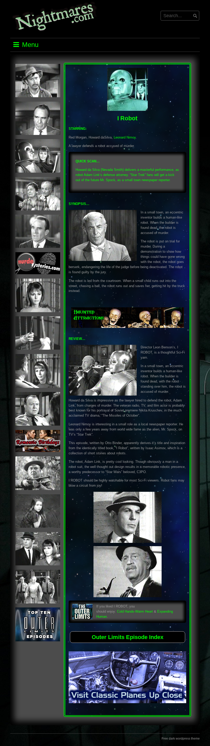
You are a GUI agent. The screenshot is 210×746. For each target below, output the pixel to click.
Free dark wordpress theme (181, 738)
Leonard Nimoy (125, 137)
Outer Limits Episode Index (127, 637)
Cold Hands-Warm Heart (135, 611)
